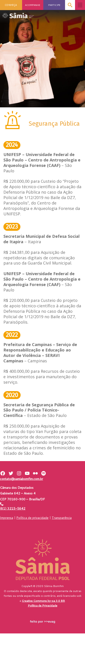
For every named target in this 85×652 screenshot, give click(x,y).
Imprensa (6, 517)
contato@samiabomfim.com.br (21, 478)
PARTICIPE (54, 5)
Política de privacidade (32, 517)
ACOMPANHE (32, 5)
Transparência (62, 517)
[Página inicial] (18, 14)
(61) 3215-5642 (12, 508)
